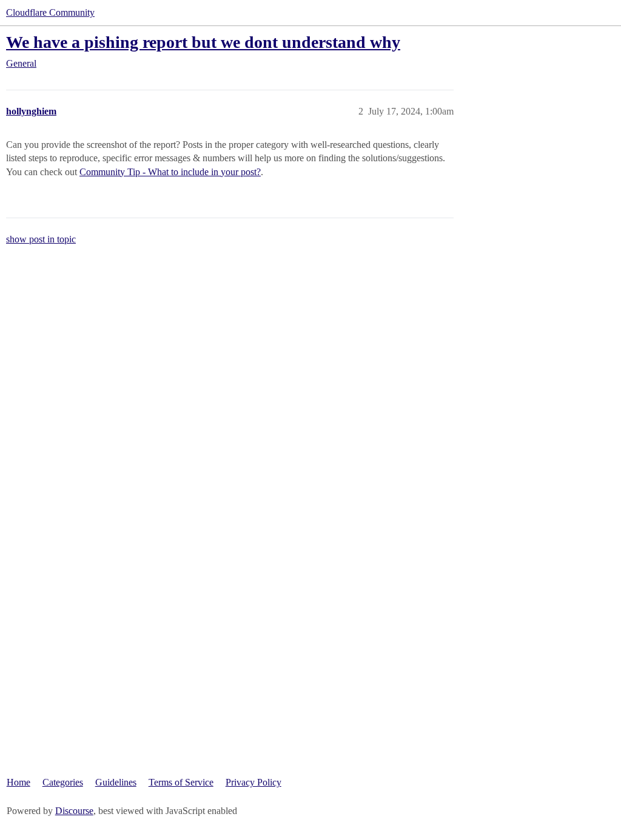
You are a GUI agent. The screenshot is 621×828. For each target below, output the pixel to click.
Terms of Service (181, 782)
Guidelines (115, 782)
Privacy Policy (253, 782)
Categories (62, 782)
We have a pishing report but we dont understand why (203, 42)
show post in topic (41, 239)
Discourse (74, 811)
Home (18, 782)
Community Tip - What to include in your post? (170, 172)
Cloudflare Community (50, 12)
